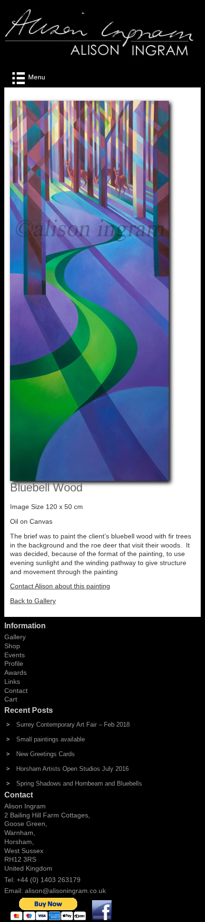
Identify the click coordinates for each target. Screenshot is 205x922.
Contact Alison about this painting (60, 586)
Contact (16, 690)
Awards (15, 672)
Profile (13, 663)
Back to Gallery (33, 601)
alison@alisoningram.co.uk (65, 890)
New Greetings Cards (45, 754)
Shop (12, 646)
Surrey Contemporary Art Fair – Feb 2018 (73, 724)
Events (14, 655)
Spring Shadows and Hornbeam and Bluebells (79, 783)
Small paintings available (50, 739)
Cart (10, 699)
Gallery (15, 637)
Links (12, 681)
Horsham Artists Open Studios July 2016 (72, 768)
